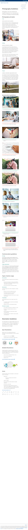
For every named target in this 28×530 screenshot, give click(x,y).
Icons (22, 9)
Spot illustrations (23, 7)
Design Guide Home (25, 0)
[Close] (26, 524)
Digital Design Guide (4, 2)
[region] (14, 527)
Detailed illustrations (24, 8)
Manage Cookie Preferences (19, 528)
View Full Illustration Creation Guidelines (8, 339)
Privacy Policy (22, 527)
